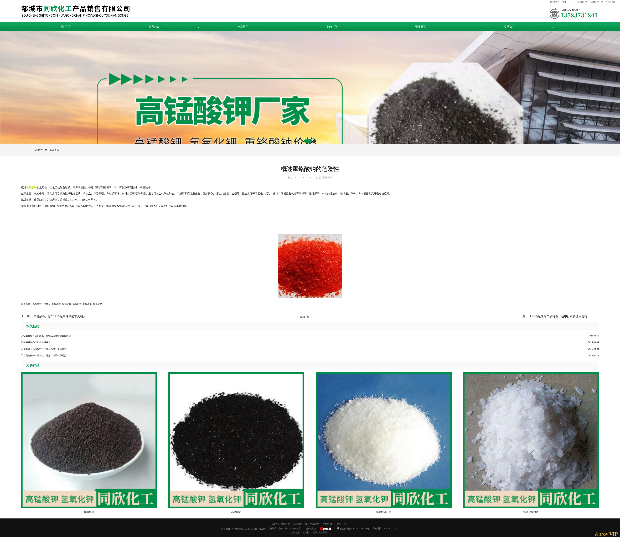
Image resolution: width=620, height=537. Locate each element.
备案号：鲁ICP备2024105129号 (285, 528)
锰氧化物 (66, 304)
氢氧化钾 (610, 2)
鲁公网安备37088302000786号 (354, 528)
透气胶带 (323, 532)
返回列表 (304, 316)
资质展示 (420, 26)
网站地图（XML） (559, 2)
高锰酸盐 (87, 304)
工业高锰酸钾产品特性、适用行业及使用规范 (558, 316)
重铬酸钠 (327, 524)
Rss (573, 2)
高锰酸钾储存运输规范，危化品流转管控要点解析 (46, 336)
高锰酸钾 (582, 2)
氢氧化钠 (97, 304)
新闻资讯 (54, 150)
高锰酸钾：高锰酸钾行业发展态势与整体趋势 (43, 349)
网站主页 (65, 26)
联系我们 (509, 26)
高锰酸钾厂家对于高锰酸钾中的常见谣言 (60, 316)
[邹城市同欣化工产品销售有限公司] (284, 11)
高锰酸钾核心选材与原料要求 (36, 342)
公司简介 (154, 26)
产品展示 (243, 26)
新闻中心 (332, 26)
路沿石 (313, 532)
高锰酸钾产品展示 (41, 304)
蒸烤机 (305, 532)
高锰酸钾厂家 (596, 2)
